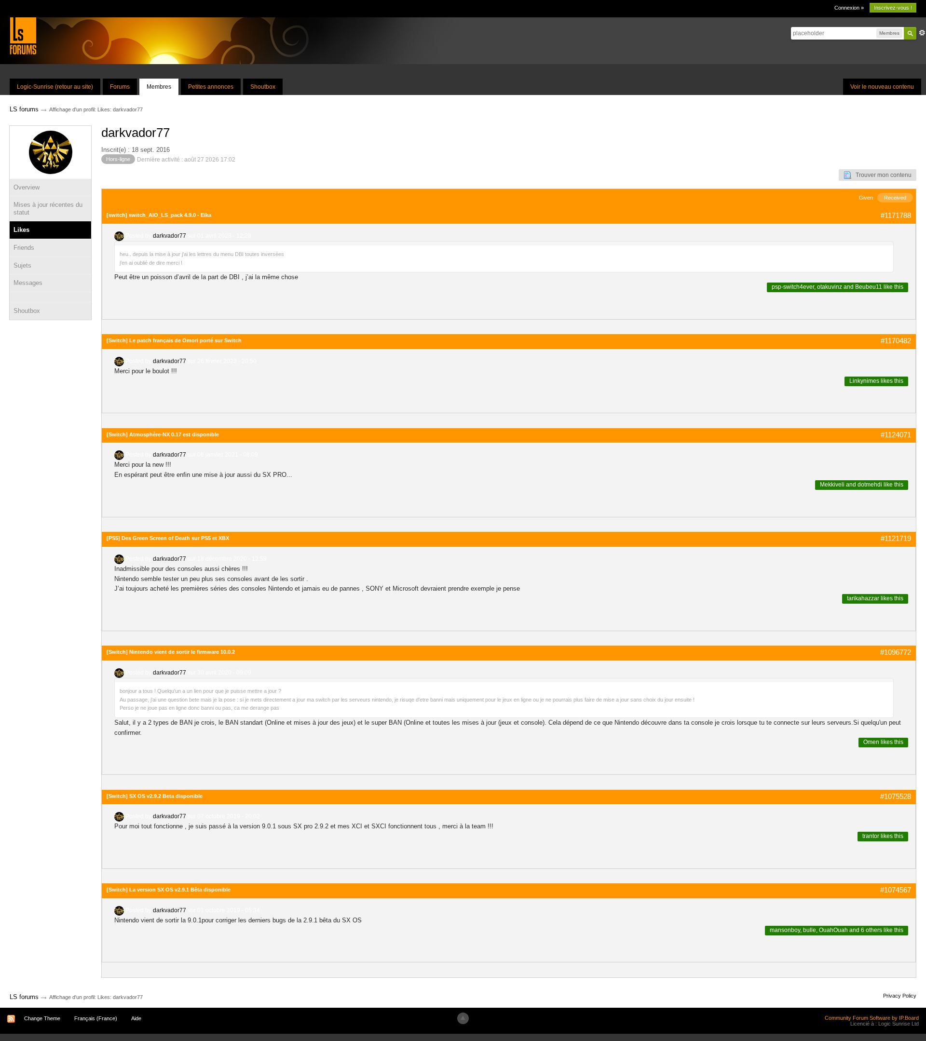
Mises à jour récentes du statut (48, 208)
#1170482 (896, 341)
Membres (159, 86)
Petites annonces (210, 86)
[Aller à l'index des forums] (23, 35)
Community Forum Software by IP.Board (872, 1018)
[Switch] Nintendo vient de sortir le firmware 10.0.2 (171, 652)
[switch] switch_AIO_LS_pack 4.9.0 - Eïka (159, 215)
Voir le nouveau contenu (882, 86)
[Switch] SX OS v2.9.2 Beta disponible (155, 796)
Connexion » (849, 8)
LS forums (24, 996)
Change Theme (42, 1018)
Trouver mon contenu (881, 175)
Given (866, 198)
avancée (922, 33)
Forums (120, 86)
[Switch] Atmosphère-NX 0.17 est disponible (163, 434)
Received (895, 198)
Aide (136, 1018)
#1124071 (896, 435)
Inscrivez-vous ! (893, 8)
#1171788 (896, 215)
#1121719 (896, 538)
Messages (28, 282)
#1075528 (895, 796)
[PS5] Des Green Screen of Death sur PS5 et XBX (168, 538)
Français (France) (95, 1018)
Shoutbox (262, 86)
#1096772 (895, 652)
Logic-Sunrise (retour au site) (55, 86)
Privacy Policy (899, 996)
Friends (24, 247)
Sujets (22, 265)
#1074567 (895, 890)
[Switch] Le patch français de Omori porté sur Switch (174, 340)
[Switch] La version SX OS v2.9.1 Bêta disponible (169, 889)
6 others (871, 930)
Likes (21, 229)
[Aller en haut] (463, 1018)
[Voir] (50, 297)
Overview (27, 187)
